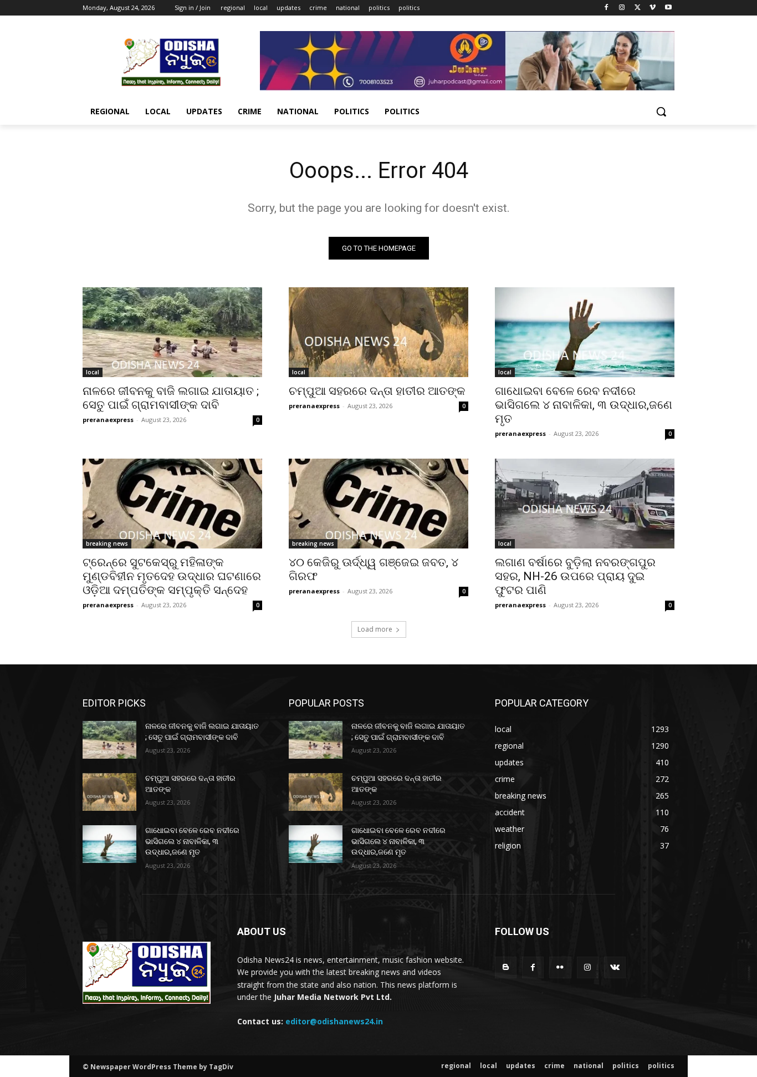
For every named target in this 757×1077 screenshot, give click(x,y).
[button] (661, 111)
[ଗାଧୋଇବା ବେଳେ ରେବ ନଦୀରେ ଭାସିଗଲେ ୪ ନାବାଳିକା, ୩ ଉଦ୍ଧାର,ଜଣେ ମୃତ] (584, 332)
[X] (637, 8)
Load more (374, 629)
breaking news (107, 543)
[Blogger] (505, 967)
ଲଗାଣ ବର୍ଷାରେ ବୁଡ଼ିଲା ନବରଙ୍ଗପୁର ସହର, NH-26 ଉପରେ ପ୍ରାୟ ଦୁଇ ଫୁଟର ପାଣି (575, 576)
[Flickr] (560, 967)
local (92, 372)
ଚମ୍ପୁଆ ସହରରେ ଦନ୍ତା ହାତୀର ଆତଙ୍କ (377, 391)
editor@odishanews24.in (334, 1021)
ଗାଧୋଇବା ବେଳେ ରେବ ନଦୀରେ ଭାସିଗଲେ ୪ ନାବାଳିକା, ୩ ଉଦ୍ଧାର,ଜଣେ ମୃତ (583, 404)
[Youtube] (668, 8)
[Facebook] (606, 8)
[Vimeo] (652, 8)
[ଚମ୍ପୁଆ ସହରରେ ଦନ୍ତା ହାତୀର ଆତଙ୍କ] (378, 332)
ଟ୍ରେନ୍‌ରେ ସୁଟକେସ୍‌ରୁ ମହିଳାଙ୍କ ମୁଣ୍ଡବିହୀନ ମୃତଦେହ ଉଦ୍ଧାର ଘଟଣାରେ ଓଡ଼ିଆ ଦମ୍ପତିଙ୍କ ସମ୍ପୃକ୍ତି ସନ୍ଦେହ (172, 576)
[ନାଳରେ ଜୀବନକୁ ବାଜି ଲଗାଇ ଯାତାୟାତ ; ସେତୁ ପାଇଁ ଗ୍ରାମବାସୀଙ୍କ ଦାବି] (172, 332)
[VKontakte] (615, 967)
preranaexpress (108, 419)
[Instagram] (622, 8)
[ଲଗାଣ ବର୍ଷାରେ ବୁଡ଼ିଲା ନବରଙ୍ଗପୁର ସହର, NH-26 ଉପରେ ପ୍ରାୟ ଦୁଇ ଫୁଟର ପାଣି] (584, 503)
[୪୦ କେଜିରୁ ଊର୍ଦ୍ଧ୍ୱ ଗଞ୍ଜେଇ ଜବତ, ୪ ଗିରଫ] (378, 503)
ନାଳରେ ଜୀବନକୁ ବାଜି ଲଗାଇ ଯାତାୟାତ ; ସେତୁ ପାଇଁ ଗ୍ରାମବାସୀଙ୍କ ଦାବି (171, 398)
